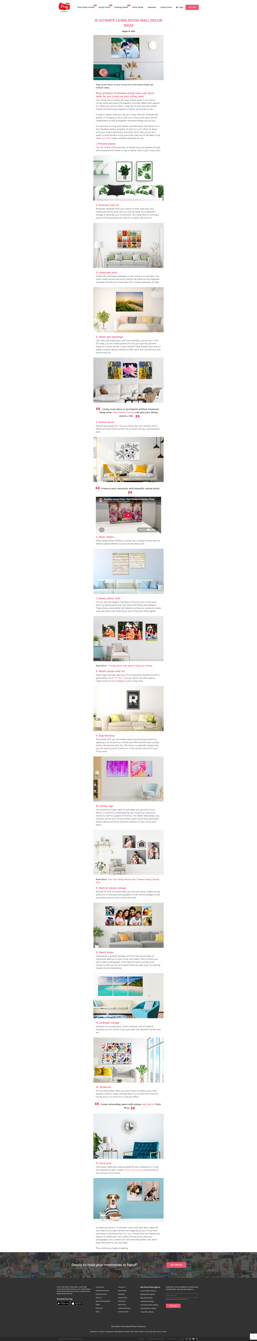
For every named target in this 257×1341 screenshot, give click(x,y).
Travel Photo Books (146, 1312)
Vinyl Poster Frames (123, 412)
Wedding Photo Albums (148, 1308)
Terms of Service (171, 1339)
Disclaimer (141, 1339)
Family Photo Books (147, 1301)
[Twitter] (197, 1339)
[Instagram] (190, 1339)
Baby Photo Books (146, 1298)
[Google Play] (63, 1303)
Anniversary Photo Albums (149, 1305)
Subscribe (173, 1306)
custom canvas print (133, 1170)
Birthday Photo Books (147, 1294)
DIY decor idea (121, 678)
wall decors (148, 1104)
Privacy (181, 1339)
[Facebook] (186, 1339)
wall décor (106, 138)
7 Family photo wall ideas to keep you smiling (130, 665)
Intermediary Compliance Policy (155, 1339)
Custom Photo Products (148, 1291)
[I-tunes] (77, 1303)
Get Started (176, 1265)
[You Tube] (193, 1339)
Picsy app (127, 1233)
